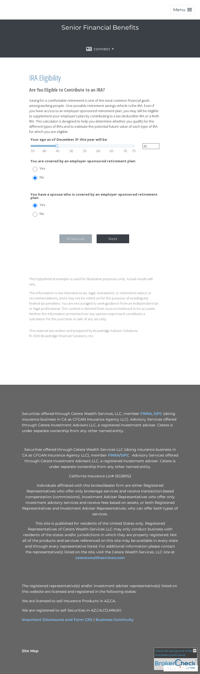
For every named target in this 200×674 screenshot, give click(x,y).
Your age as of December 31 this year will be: (69, 139)
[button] (182, 9)
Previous (76, 238)
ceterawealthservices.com (100, 557)
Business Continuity (115, 619)
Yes (42, 168)
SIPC (158, 413)
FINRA (146, 413)
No (42, 177)
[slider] (82, 146)
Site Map (30, 651)
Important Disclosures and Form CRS (57, 619)
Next (113, 238)
